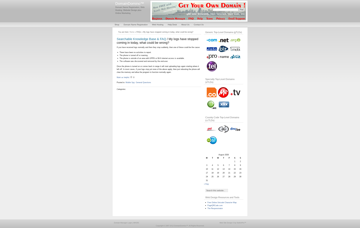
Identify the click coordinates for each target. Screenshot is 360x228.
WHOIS (136, 223)
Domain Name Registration (136, 24)
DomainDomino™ (129, 3)
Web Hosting (157, 24)
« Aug (206, 184)
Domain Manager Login (123, 223)
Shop (117, 24)
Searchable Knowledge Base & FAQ (141, 39)
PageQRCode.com (215, 205)
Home (132, 32)
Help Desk (172, 24)
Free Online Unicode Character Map (222, 202)
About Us (185, 24)
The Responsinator (215, 208)
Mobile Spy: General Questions (138, 82)
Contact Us (199, 24)
